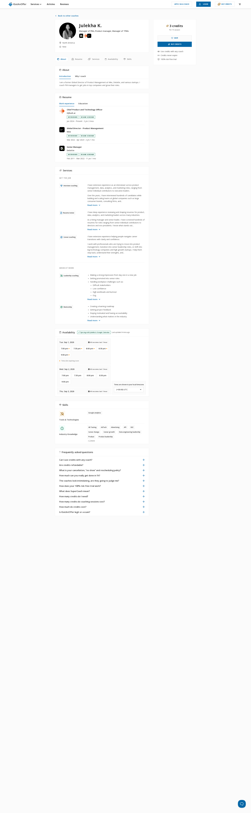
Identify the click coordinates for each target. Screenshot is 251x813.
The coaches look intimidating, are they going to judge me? (89, 480)
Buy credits (226, 4)
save (176, 38)
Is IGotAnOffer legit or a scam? (74, 512)
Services (35, 4)
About (63, 59)
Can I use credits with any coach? (75, 459)
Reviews (64, 4)
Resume (78, 59)
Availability (113, 59)
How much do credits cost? (72, 506)
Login (205, 4)
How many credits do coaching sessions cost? (82, 501)
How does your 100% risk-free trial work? (80, 486)
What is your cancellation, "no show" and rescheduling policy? (90, 470)
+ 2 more (91, 441)
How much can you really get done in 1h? (79, 475)
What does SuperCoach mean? (74, 491)
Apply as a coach (181, 4)
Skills (129, 59)
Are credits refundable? (71, 465)
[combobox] (129, 389)
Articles (51, 4)
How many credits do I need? (73, 496)
